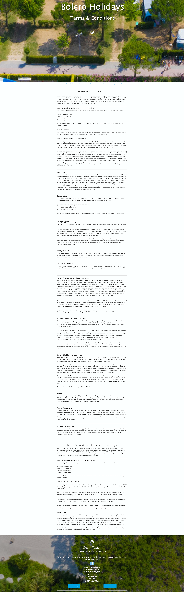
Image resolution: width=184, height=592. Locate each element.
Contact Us (106, 84)
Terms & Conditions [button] (110, 586)
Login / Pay (116, 84)
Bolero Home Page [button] (74, 586)
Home (62, 84)
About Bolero (82, 84)
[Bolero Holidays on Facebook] (92, 563)
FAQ (122, 84)
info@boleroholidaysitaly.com (92, 571)
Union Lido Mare (70, 84)
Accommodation (94, 84)
